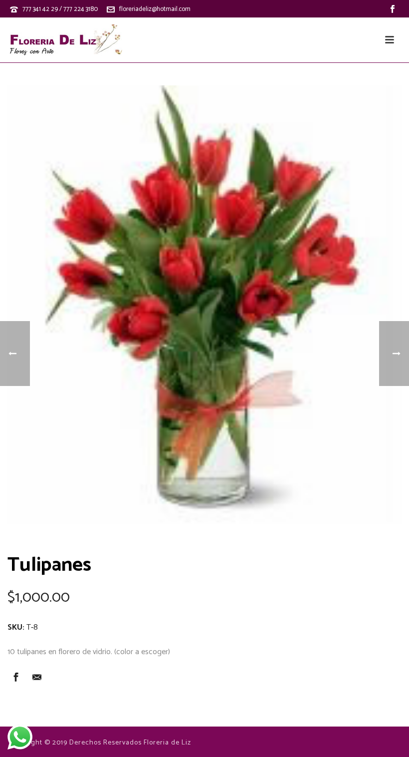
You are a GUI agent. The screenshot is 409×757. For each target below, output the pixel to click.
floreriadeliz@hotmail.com (155, 9)
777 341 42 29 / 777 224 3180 (60, 9)
